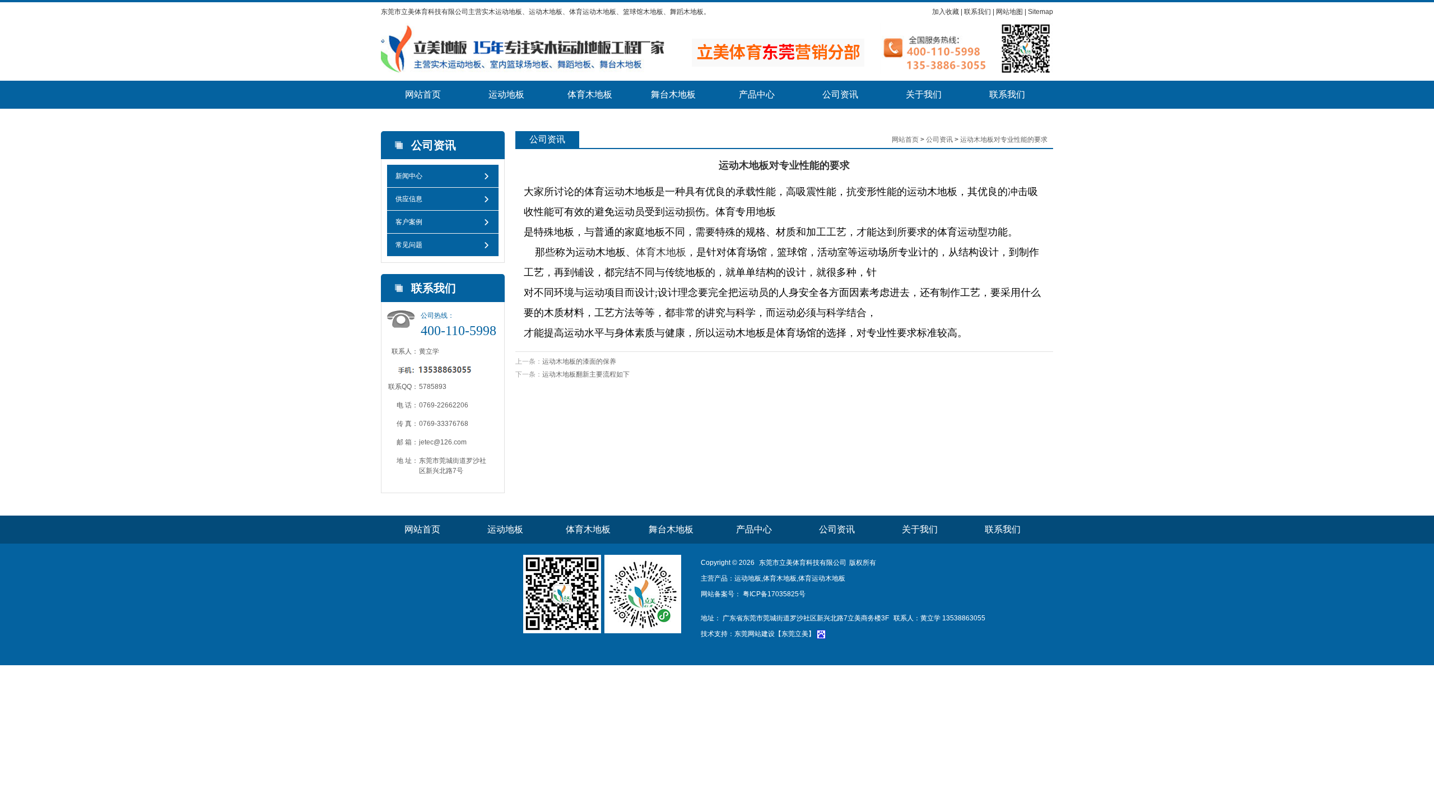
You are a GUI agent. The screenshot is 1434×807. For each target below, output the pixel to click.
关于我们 (924, 94)
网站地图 (1009, 12)
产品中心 (757, 94)
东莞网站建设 (754, 634)
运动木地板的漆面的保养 (579, 361)
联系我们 (977, 12)
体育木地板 (589, 94)
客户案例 (408, 222)
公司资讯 (840, 94)
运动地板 (506, 94)
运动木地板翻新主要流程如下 (586, 374)
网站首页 (423, 94)
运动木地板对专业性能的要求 (1003, 139)
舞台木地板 (673, 94)
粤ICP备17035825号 (773, 594)
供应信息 (408, 199)
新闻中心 (408, 176)
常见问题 (408, 245)
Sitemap (1040, 12)
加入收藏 (945, 12)
